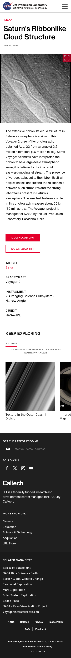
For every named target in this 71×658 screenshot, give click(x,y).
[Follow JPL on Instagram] (23, 468)
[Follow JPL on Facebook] (7, 468)
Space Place (11, 601)
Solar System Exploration (19, 595)
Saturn (10, 267)
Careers (8, 521)
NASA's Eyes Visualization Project (25, 606)
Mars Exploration (14, 590)
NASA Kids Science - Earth (20, 573)
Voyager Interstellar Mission (21, 612)
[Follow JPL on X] (15, 468)
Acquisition (10, 538)
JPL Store (9, 543)
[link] (35, 88)
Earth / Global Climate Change (23, 579)
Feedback (40, 629)
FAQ (27, 629)
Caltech (24, 622)
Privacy (39, 622)
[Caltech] (13, 482)
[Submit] (7, 449)
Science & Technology (17, 532)
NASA (11, 622)
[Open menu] (64, 6)
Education (9, 527)
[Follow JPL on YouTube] (31, 468)
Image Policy (56, 622)
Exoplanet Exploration (17, 584)
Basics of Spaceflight (17, 568)
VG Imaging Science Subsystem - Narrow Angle (35, 351)
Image (7, 20)
